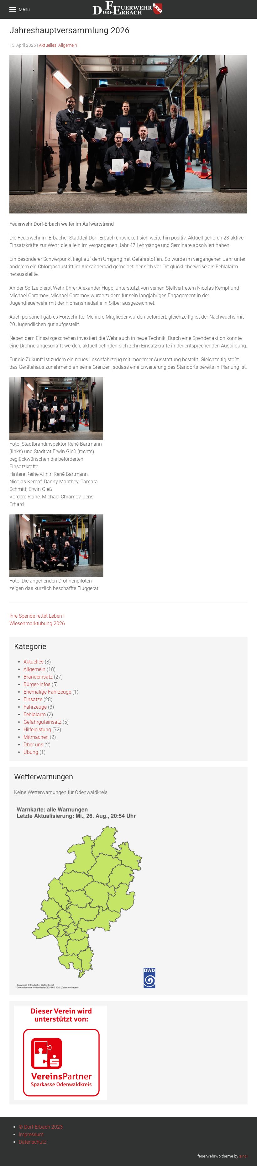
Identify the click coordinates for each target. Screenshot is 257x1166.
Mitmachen (36, 737)
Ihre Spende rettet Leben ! (37, 616)
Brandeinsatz (38, 677)
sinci (243, 1156)
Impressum (31, 1134)
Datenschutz (32, 1142)
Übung (31, 752)
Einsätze (33, 699)
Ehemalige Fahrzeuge (47, 692)
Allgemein (67, 45)
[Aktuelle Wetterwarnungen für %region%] (88, 897)
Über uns (33, 745)
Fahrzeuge (35, 707)
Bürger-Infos (37, 684)
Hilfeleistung (37, 730)
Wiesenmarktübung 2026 (37, 623)
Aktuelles (47, 45)
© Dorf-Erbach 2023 (41, 1127)
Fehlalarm (35, 714)
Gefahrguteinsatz (42, 722)
